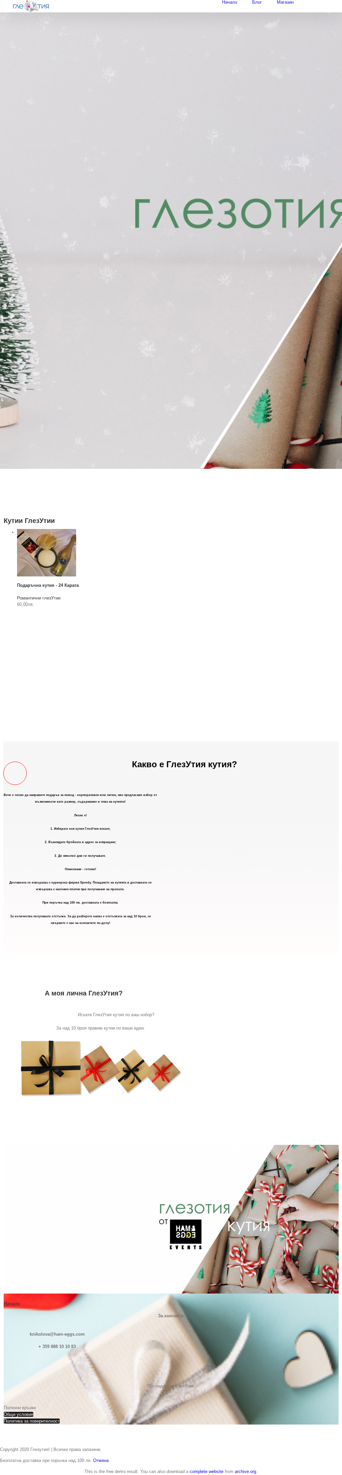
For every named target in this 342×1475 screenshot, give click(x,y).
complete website (206, 1471)
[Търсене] (330, 2)
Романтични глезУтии (38, 597)
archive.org (245, 1471)
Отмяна (101, 1460)
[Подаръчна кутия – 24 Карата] (46, 532)
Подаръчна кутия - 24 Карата (48, 585)
